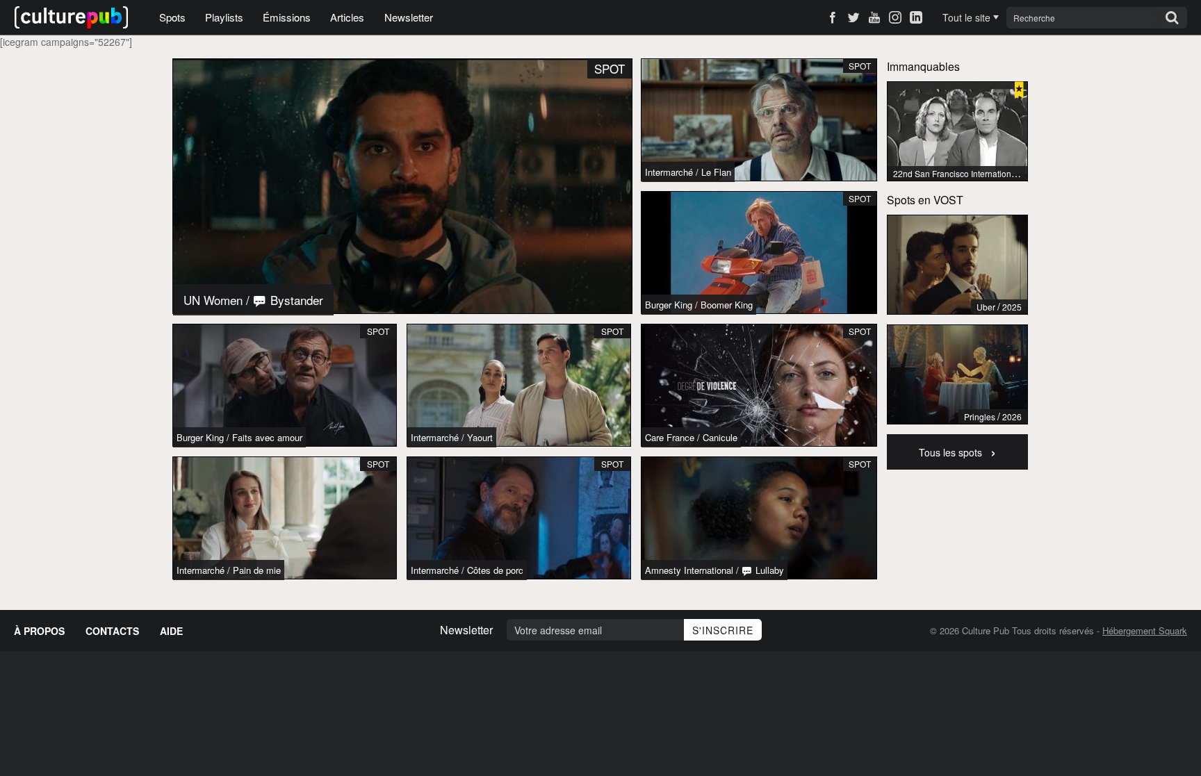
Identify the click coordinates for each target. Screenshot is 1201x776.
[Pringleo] (957, 374)
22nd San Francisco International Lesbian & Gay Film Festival (1009, 173)
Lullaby (768, 570)
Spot (378, 331)
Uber (986, 307)
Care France (669, 437)
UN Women (213, 299)
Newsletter (408, 17)
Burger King (200, 437)
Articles (347, 17)
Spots (172, 17)
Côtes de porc (495, 570)
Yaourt (480, 437)
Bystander (295, 299)
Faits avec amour (267, 437)
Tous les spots (957, 450)
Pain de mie (257, 570)
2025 (1012, 307)
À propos (39, 631)
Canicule (720, 437)
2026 (1012, 416)
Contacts (112, 631)
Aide (171, 631)
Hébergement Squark (1144, 630)
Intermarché (435, 437)
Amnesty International (689, 570)
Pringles (979, 416)
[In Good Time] (957, 264)
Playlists (224, 17)
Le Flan (716, 172)
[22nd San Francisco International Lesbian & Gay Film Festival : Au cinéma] (957, 131)
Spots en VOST (925, 199)
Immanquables (923, 66)
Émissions (287, 17)
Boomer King (727, 304)
